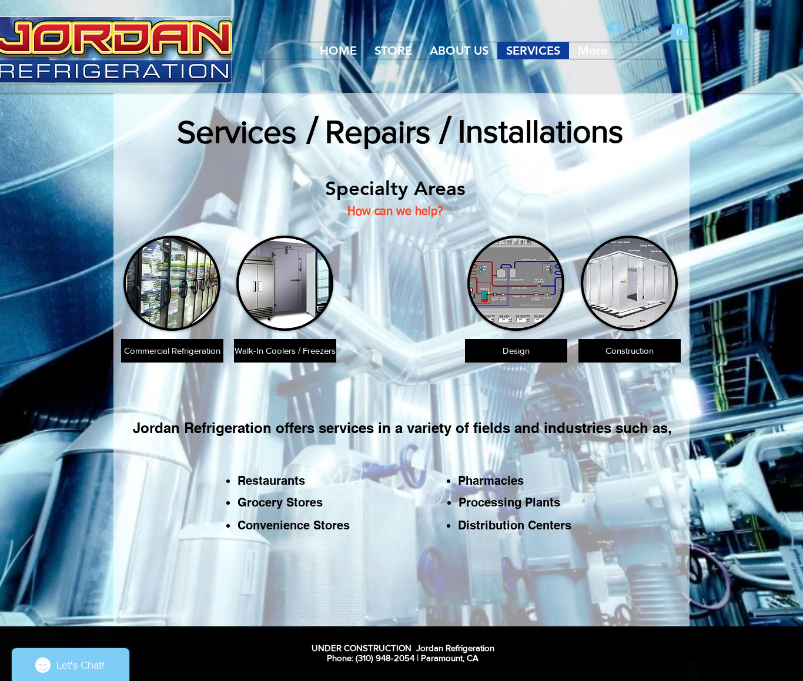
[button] (680, 28)
